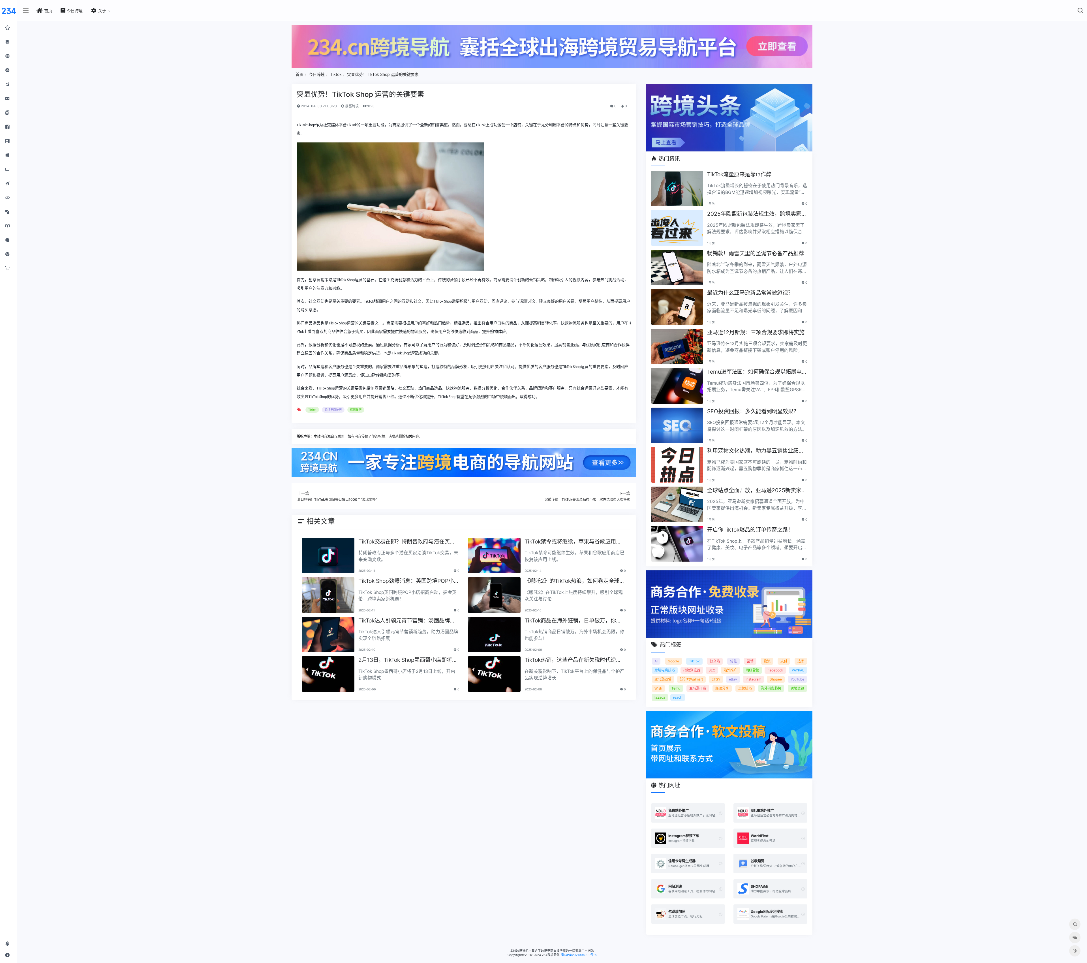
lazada (659, 697)
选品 (800, 661)
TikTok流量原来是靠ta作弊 (739, 174)
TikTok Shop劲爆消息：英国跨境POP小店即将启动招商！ (408, 581)
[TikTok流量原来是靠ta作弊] (677, 188)
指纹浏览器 (691, 670)
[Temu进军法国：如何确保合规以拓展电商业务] (677, 386)
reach (677, 697)
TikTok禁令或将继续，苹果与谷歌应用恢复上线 (573, 542)
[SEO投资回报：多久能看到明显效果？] (677, 425)
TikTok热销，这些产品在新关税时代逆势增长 (573, 660)
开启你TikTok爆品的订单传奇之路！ (750, 529)
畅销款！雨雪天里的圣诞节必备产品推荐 (755, 253)
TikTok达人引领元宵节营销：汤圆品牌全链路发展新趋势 (406, 621)
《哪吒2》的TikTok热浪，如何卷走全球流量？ (575, 581)
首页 (299, 74)
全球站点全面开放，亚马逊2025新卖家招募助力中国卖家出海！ (757, 491)
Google (673, 661)
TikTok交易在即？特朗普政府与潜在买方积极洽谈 (406, 542)
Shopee (776, 679)
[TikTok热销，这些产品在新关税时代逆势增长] (494, 674)
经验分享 (722, 688)
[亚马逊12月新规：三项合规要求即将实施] (677, 346)
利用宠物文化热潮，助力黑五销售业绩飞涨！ (755, 451)
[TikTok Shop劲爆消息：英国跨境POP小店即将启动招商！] (328, 595)
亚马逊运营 (662, 679)
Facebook (775, 670)
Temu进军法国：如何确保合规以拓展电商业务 (757, 372)
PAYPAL (798, 670)
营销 (750, 661)
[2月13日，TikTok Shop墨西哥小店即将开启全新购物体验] (328, 674)
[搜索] (1080, 11)
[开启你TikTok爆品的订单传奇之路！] (677, 544)
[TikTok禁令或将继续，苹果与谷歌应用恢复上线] (494, 555)
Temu (675, 688)
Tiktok (336, 74)
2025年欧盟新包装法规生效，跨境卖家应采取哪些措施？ (757, 214)
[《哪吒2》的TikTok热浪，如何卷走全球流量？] (494, 595)
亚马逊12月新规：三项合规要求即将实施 (755, 332)
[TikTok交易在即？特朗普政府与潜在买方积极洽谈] (328, 555)
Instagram (753, 679)
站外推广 (730, 670)
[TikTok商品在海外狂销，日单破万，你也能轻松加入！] (494, 634)
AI (656, 661)
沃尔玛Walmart (691, 679)
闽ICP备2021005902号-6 (579, 955)
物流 (767, 661)
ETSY (716, 679)
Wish (658, 688)
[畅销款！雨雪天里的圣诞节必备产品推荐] (677, 267)
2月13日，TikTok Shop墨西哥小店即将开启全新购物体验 (407, 660)
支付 (783, 661)
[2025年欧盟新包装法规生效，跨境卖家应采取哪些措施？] (677, 228)
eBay (733, 679)
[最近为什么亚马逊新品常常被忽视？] (677, 307)
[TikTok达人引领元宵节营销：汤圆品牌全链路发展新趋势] (328, 634)
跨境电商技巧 (333, 409)
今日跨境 (317, 74)
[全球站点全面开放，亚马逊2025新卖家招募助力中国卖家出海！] (677, 504)
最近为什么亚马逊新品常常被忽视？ (750, 292)
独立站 (715, 661)
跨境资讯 (797, 688)
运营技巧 (355, 409)
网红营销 (752, 670)
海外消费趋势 (771, 688)
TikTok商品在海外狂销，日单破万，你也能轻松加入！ (573, 621)
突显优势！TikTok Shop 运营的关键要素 (383, 74)
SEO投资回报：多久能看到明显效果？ (753, 411)
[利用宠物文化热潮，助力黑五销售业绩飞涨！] (677, 465)
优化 (733, 661)
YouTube (797, 679)
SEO (712, 670)
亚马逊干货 (697, 688)
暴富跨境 (351, 106)
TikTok (312, 409)
